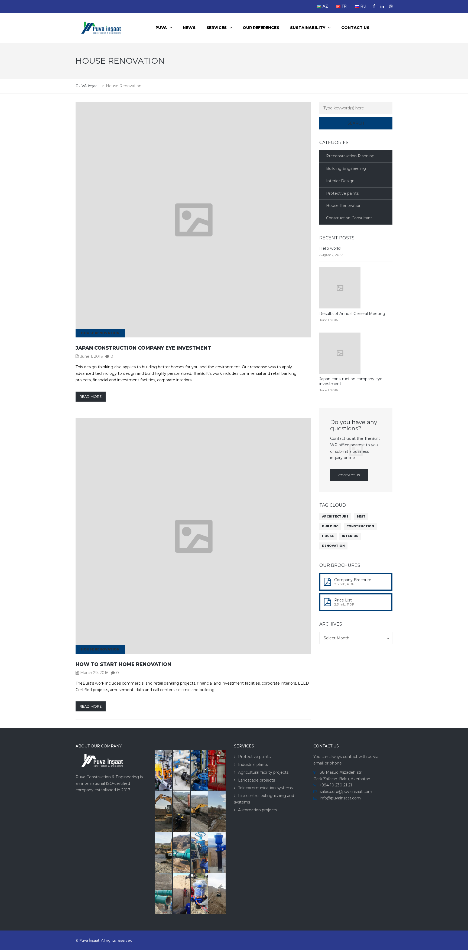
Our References (261, 27)
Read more (91, 396)
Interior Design (340, 180)
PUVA (161, 27)
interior (350, 536)
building (330, 526)
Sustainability (307, 27)
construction (360, 526)
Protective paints (342, 193)
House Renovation (100, 333)
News (189, 27)
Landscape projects (256, 780)
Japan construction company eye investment (143, 348)
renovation (333, 546)
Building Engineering (346, 168)
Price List (343, 600)
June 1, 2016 (91, 356)
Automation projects (257, 810)
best (361, 516)
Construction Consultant (349, 218)
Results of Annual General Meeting (352, 313)
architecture (335, 516)
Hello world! (330, 248)
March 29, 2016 (94, 672)
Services (216, 27)
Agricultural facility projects (263, 772)
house (328, 536)
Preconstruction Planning (350, 156)
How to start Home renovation (123, 664)
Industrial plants (253, 764)
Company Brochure (352, 579)
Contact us (355, 27)
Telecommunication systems (265, 787)
